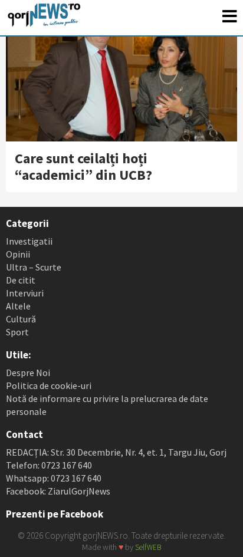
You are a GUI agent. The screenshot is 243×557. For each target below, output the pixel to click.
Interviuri (25, 293)
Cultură (21, 319)
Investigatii (29, 241)
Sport (17, 332)
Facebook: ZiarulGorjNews (58, 491)
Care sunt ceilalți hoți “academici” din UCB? (83, 166)
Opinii (18, 254)
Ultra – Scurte (33, 267)
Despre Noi (28, 372)
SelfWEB (148, 547)
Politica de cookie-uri (48, 385)
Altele (18, 306)
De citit (20, 280)
